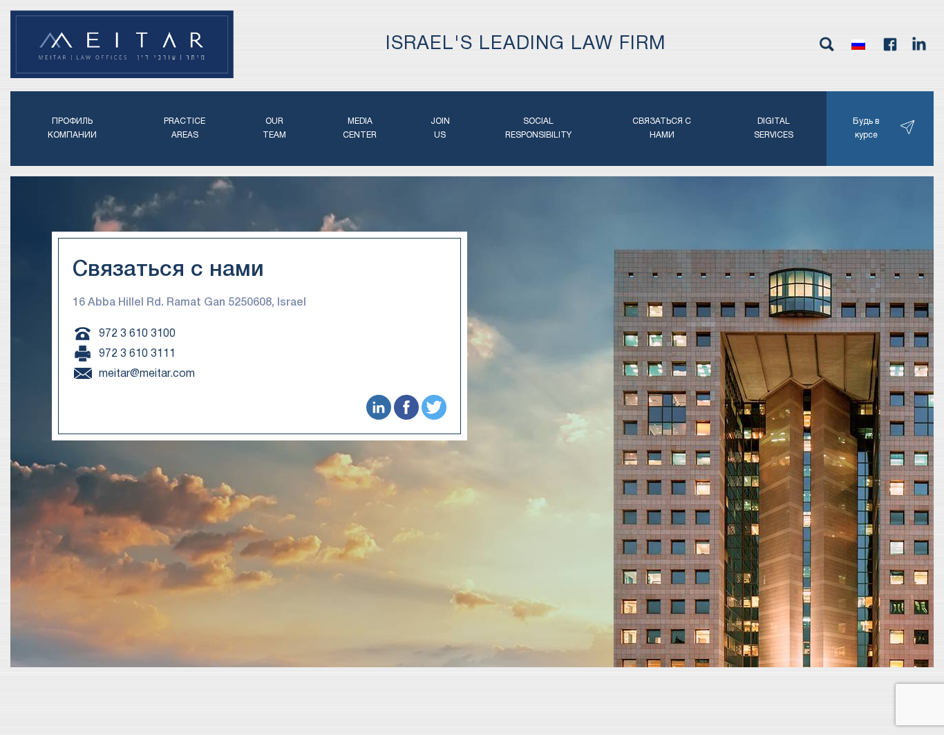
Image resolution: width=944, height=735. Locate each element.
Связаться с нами (661, 128)
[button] (858, 44)
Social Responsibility (538, 128)
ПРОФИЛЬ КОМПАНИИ (72, 128)
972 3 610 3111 (137, 353)
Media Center (360, 128)
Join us (440, 128)
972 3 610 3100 (137, 333)
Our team (274, 128)
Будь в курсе (866, 128)
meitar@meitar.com (147, 373)
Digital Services (773, 128)
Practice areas (184, 128)
